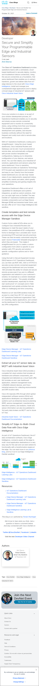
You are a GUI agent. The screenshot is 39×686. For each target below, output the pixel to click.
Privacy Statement (18, 678)
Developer (13, 8)
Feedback (7, 639)
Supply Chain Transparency (12, 664)
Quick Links (8, 613)
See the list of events (25, 602)
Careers (6, 625)
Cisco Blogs (13, 2)
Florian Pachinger (29, 517)
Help (5, 643)
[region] (19, 676)
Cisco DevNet (10, 577)
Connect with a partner (10, 628)
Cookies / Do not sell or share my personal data (18, 653)
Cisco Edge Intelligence (23, 577)
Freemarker (16, 240)
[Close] (36, 670)
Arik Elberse (7, 62)
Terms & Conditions (10, 646)
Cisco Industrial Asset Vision (12, 93)
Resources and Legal (11, 635)
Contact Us (7, 621)
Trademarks (7, 660)
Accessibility (7, 657)
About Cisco (7, 618)
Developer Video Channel (24, 537)
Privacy (6, 650)
